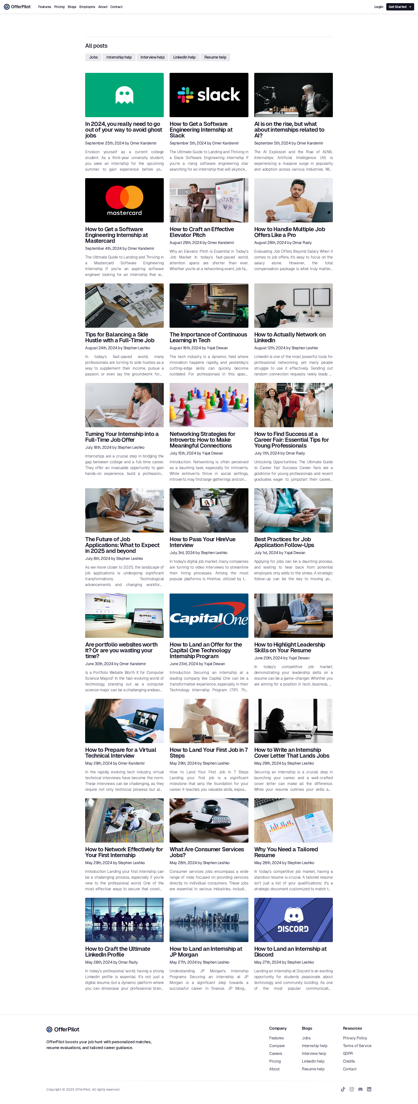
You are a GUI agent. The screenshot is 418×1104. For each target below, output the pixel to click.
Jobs (93, 57)
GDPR (348, 1054)
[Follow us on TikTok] (343, 1089)
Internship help (119, 57)
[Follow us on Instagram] (351, 1089)
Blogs (72, 6)
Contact (116, 6)
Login (378, 7)
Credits (349, 1061)
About (102, 6)
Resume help (215, 57)
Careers (275, 1054)
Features (44, 6)
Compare (277, 1046)
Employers (87, 6)
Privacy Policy (355, 1038)
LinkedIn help (184, 57)
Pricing (59, 6)
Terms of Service (357, 1046)
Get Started (397, 7)
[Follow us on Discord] (360, 1089)
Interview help (152, 57)
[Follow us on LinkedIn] (369, 1089)
